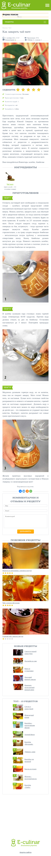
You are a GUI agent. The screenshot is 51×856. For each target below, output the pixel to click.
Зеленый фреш (30, 734)
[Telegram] (23, 491)
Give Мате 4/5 (33, 89)
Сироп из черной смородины (30, 652)
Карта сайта (25, 852)
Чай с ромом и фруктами (11, 603)
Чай (10, 28)
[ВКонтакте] (20, 491)
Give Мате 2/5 (23, 89)
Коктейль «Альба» (28, 786)
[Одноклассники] (27, 491)
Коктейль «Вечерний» (29, 743)
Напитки (5, 28)
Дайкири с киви (30, 752)
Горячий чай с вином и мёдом (12, 636)
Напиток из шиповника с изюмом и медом (17, 570)
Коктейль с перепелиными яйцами (30, 725)
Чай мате (10, 184)
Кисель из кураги (30, 769)
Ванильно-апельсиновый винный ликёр (29, 687)
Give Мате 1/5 (18, 89)
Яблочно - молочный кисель (31, 777)
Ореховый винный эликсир (30, 678)
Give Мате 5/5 (38, 89)
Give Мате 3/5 (28, 89)
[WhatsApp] (30, 491)
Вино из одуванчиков (29, 669)
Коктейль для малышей (29, 760)
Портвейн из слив (31, 661)
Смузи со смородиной (29, 707)
